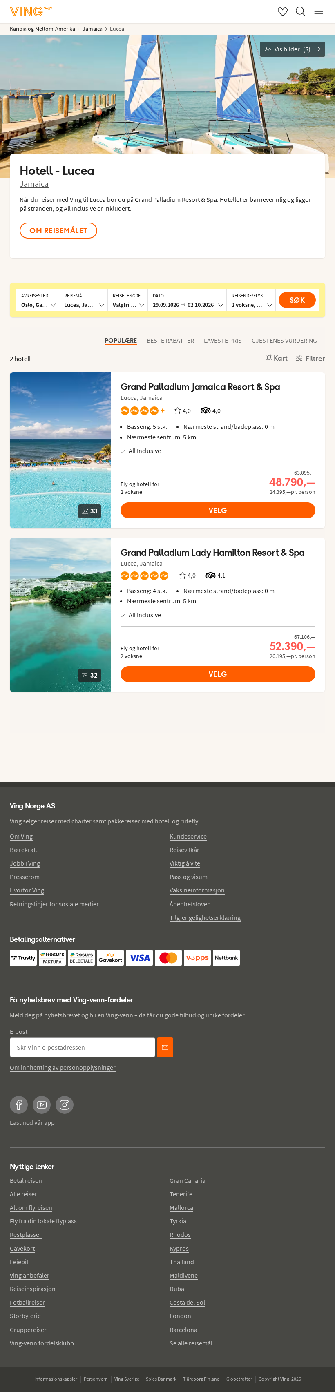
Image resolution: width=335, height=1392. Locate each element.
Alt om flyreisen (31, 1207)
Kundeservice (188, 836)
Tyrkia (178, 1221)
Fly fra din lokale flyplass (43, 1221)
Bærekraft (24, 849)
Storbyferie (25, 1316)
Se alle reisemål (191, 1343)
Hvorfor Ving (27, 890)
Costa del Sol (187, 1302)
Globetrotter (239, 1379)
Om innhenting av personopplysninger (63, 1067)
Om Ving (21, 836)
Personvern (96, 1379)
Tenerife (181, 1194)
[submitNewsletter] (165, 1047)
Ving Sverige (126, 1379)
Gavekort (22, 1248)
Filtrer (315, 358)
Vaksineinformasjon (197, 890)
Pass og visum (189, 876)
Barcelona (183, 1329)
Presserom (25, 876)
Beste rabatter (170, 340)
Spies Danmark (161, 1379)
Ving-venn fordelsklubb (42, 1343)
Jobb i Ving (25, 863)
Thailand (182, 1262)
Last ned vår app (32, 1122)
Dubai (178, 1289)
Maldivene (184, 1275)
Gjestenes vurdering (284, 340)
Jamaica (34, 183)
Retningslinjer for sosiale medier (54, 904)
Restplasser (26, 1234)
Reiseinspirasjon (33, 1289)
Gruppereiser (28, 1329)
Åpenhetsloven (190, 904)
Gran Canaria (187, 1180)
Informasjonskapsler (55, 1379)
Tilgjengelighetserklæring (205, 917)
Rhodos (180, 1234)
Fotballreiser (27, 1302)
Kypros (179, 1248)
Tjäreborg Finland (201, 1379)
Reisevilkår (184, 849)
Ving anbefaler (29, 1275)
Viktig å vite (185, 863)
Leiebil (19, 1262)
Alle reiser (23, 1194)
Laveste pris (223, 340)
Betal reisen (26, 1180)
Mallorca (181, 1207)
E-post (18, 1031)
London (180, 1316)
